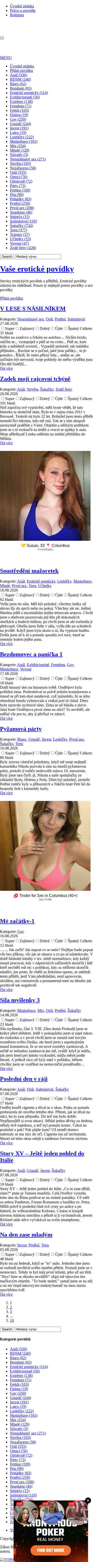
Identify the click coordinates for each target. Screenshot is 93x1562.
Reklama (17, 15)
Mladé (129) (19, 150)
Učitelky (45, 586)
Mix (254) (18, 146)
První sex (19, 586)
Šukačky (47, 389)
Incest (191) (19, 128)
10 (12, 1320)
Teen (32, 586)
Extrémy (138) (21, 101)
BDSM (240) (20, 79)
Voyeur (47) (19, 243)
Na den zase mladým (26, 1234)
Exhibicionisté (38, 665)
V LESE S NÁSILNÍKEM (33, 308)
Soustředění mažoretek (29, 571)
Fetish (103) (19, 110)
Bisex (21, 739)
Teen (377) (18, 230)
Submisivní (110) (23, 221)
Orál (49, 319)
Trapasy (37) (20, 234)
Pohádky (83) (20, 199)
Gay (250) (18, 119)
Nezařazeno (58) (23, 168)
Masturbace (82, 581)
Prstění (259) (20, 203)
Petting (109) (20, 190)
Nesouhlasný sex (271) (28, 159)
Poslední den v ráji (24, 1079)
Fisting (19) (19, 115)
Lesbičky (64, 581)
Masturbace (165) (23, 141)
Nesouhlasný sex (30, 319)
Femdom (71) (20, 106)
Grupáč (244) (20, 124)
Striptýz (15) (20, 217)
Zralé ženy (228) (23, 248)
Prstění (60, 319)
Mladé (5, 586)
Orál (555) (18, 172)
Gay (70, 665)
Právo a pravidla (22, 10)
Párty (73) (18, 186)
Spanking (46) (21, 212)
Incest (46, 739)
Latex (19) (18, 132)
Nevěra (32, 389)
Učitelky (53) (20, 239)
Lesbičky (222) (22, 137)
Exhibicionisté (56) (25, 97)
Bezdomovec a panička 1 (31, 654)
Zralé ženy (64, 389)
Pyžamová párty (21, 729)
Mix (40, 1010)
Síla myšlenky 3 (20, 1000)
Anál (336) (18, 75)
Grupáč (34, 739)
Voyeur (25, 669)
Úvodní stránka (22, 6)
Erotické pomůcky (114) (29, 93)
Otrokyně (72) (21, 181)
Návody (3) (19, 155)
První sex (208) (22, 208)
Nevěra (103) (20, 163)
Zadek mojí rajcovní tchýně (35, 379)
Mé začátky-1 (17, 921)
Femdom (58, 665)
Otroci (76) (18, 177)
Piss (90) (17, 194)
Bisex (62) (18, 84)
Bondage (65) (20, 88)
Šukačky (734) (21, 225)
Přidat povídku (21, 70)
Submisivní (76, 319)
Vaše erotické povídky (37, 268)
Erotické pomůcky (41, 581)
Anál (21, 389)
